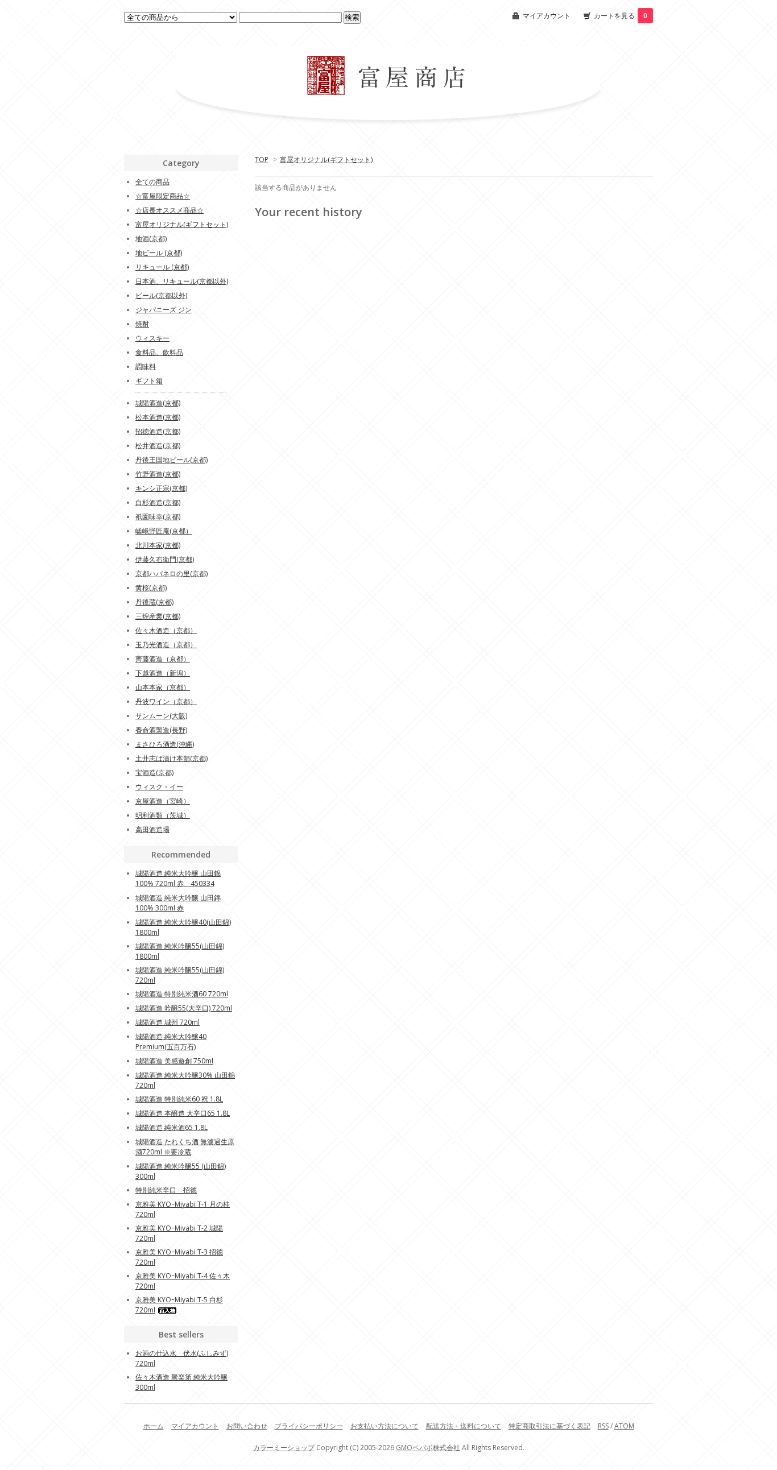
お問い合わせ (246, 1426)
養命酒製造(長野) (161, 730)
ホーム (153, 1426)
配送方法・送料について (463, 1426)
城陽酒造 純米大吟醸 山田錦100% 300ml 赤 (178, 903)
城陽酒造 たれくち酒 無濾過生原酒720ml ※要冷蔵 (184, 1147)
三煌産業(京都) (157, 616)
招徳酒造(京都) (157, 431)
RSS (603, 1426)
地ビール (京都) (158, 253)
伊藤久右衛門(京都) (164, 559)
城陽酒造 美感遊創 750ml (174, 1061)
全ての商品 (152, 182)
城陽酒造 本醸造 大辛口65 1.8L (182, 1113)
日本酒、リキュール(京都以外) (181, 281)
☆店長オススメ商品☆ (169, 210)
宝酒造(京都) (154, 772)
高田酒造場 (152, 829)
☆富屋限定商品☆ (162, 196)
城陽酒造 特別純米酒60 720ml (181, 994)
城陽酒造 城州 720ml (167, 1022)
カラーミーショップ (284, 1447)
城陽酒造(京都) (157, 403)
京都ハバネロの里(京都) (171, 573)
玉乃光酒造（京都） (166, 644)
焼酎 (142, 324)
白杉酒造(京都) (157, 502)
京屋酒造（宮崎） (162, 801)
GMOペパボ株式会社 (428, 1447)
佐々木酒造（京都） (166, 630)
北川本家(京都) (157, 545)
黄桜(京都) (151, 588)
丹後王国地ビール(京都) (171, 460)
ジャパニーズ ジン (163, 309)
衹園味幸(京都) (157, 516)
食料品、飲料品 (159, 352)
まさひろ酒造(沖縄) (164, 744)
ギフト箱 (149, 381)
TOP (261, 159)
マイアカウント (547, 15)
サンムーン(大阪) (161, 715)
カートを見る (620, 15)
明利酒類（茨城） (162, 815)
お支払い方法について (384, 1426)
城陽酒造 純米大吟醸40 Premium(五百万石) (170, 1041)
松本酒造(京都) (157, 417)
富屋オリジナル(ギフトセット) (326, 159)
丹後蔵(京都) (154, 602)
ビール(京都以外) (161, 295)
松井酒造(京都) (157, 445)
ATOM (624, 1426)
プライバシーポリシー (309, 1426)
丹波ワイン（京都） (166, 701)
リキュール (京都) (162, 267)
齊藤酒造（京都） (162, 659)
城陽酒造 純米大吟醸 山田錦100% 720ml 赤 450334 (178, 878)
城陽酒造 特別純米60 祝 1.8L (179, 1099)
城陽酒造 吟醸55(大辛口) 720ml (183, 1008)
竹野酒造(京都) (157, 474)
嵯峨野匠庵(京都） (163, 531)
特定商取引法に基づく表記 (549, 1426)
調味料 (145, 366)
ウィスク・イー (159, 787)
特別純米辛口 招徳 (166, 1190)
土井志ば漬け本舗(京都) (171, 758)
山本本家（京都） (162, 687)
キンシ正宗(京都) (161, 488)
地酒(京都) (151, 238)
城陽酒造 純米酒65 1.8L (171, 1127)
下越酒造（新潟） (162, 673)
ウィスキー (152, 338)
